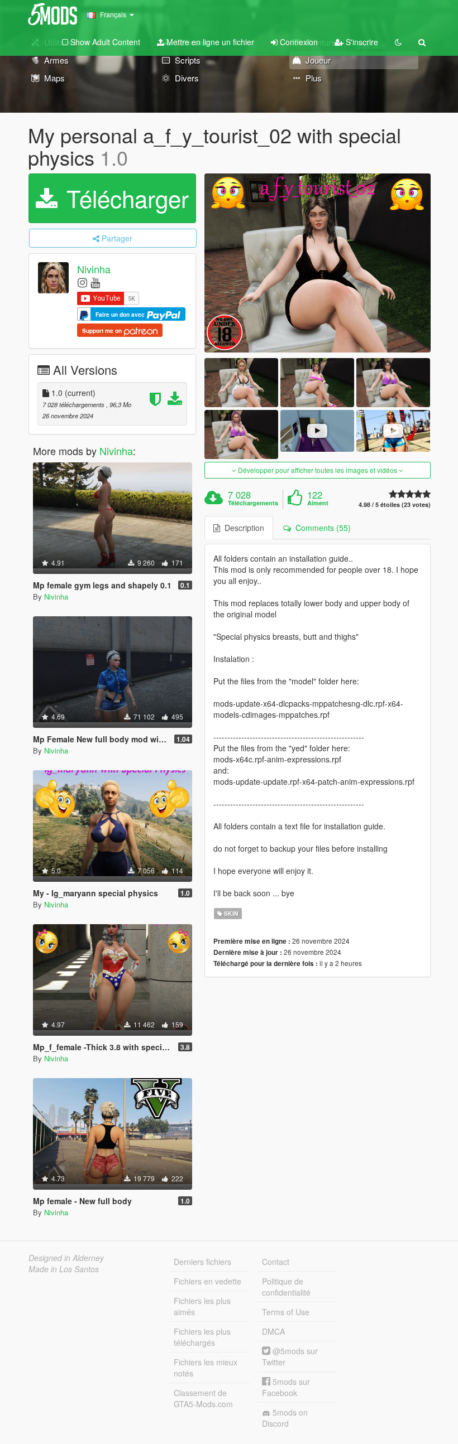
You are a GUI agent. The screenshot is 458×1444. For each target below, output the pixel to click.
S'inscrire (361, 41)
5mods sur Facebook (286, 1387)
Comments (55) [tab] (321, 527)
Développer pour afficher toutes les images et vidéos (317, 470)
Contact (275, 1261)
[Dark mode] (398, 42)
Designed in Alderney (66, 1257)
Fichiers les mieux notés (205, 1367)
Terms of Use (285, 1311)
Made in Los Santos (63, 1268)
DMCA (273, 1331)
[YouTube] (95, 282)
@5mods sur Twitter (290, 1356)
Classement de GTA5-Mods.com (203, 1398)
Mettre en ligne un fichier (209, 41)
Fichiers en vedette (207, 1281)
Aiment (317, 503)
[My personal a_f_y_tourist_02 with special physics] (317, 262)
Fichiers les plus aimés (202, 1306)
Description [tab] (242, 527)
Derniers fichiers (202, 1261)
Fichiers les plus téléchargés (202, 1337)
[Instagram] (82, 282)
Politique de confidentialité (286, 1287)
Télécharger (124, 198)
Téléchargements (253, 503)
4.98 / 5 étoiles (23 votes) (395, 504)
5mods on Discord (285, 1418)
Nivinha (94, 269)
